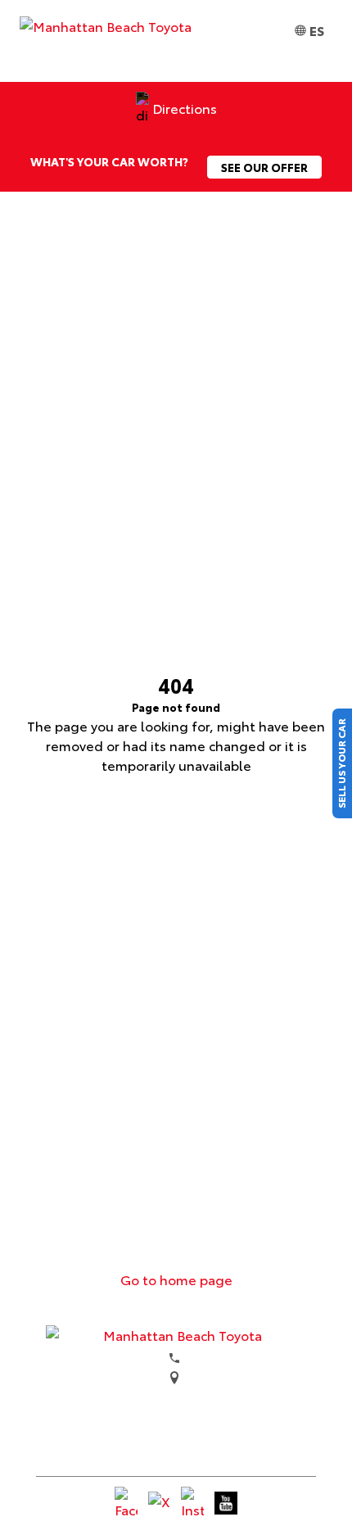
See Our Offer (264, 167)
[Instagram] (192, 1503)
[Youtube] (225, 1503)
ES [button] (316, 29)
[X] (159, 1503)
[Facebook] (126, 1503)
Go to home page (176, 1279)
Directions (184, 107)
